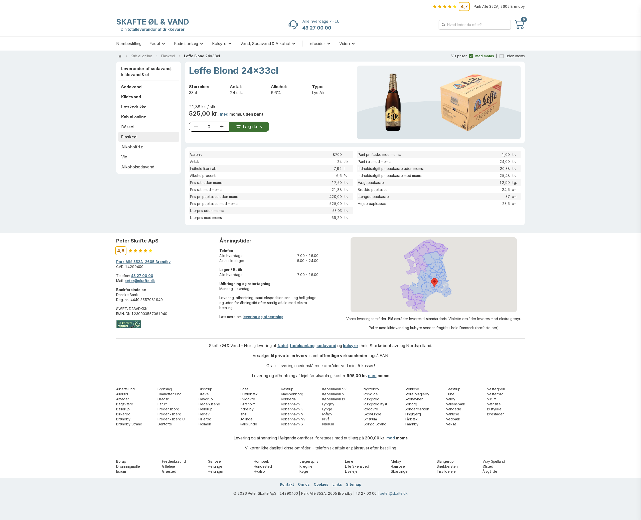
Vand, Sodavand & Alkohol (265, 43)
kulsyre (350, 345)
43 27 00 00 (142, 276)
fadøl (282, 345)
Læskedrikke (133, 106)
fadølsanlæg (302, 345)
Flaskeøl (168, 56)
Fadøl (154, 43)
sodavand (326, 345)
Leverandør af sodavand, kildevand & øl (146, 71)
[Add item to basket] (222, 127)
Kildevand (131, 96)
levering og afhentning (263, 317)
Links (337, 484)
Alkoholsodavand (137, 166)
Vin (124, 156)
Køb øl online (141, 56)
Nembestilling (128, 43)
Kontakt (287, 484)
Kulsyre (219, 43)
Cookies (321, 484)
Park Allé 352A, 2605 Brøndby (143, 261)
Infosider (316, 43)
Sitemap (353, 484)
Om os (304, 484)
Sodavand (131, 86)
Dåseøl (127, 126)
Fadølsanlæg (186, 43)
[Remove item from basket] (196, 127)
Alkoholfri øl (132, 146)
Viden (344, 43)
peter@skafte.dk (139, 281)
